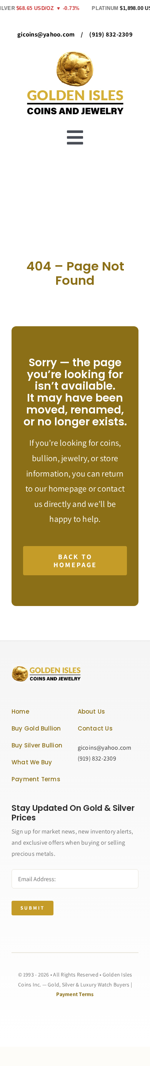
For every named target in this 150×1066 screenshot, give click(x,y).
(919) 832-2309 (110, 34)
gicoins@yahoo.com (46, 34)
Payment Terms (74, 994)
